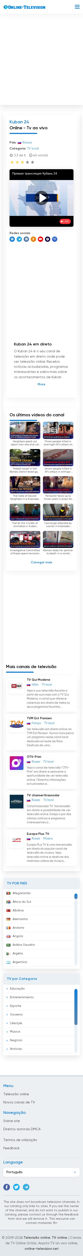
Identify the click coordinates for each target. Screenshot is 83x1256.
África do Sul (22, 901)
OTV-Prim (34, 756)
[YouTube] (40, 239)
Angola (18, 936)
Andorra (18, 927)
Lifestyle (16, 1023)
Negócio (16, 1040)
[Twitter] (16, 1187)
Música (15, 1031)
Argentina (20, 962)
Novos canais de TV (19, 1102)
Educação (17, 988)
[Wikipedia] (54, 239)
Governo (16, 1014)
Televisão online (16, 1094)
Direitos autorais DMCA (22, 1129)
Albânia (18, 910)
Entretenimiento (22, 997)
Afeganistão (22, 893)
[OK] (33, 239)
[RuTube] (47, 239)
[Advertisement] (41, 60)
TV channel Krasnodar (43, 795)
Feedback (11, 1148)
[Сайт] (12, 239)
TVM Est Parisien (39, 718)
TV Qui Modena (38, 679)
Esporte (15, 1006)
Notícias (16, 1049)
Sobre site (11, 1121)
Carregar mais (41, 562)
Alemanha (20, 919)
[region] (41, 929)
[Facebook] (6, 1187)
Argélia (18, 953)
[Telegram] (19, 239)
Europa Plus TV (38, 833)
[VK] (26, 239)
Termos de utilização (20, 1140)
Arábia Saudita (24, 944)
